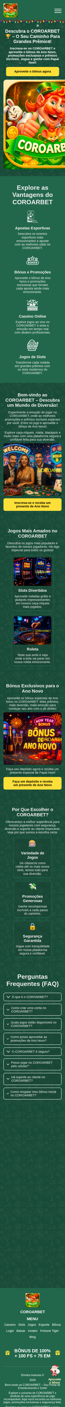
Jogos (32, 1324)
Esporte (44, 1324)
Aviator (33, 1331)
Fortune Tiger (49, 1331)
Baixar (20, 1331)
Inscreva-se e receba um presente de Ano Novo (32, 504)
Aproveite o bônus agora (32, 71)
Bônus (56, 1324)
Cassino (10, 1324)
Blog (32, 1337)
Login (10, 1331)
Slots (21, 1324)
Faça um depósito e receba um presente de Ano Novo (32, 783)
